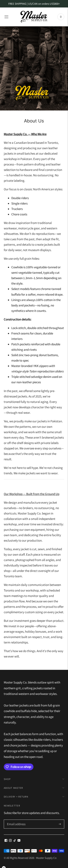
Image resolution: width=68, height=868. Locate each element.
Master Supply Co (46, 858)
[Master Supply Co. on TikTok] (14, 841)
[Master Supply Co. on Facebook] (6, 841)
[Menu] (6, 17)
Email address (16, 820)
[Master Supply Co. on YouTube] (19, 841)
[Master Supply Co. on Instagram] (10, 841)
